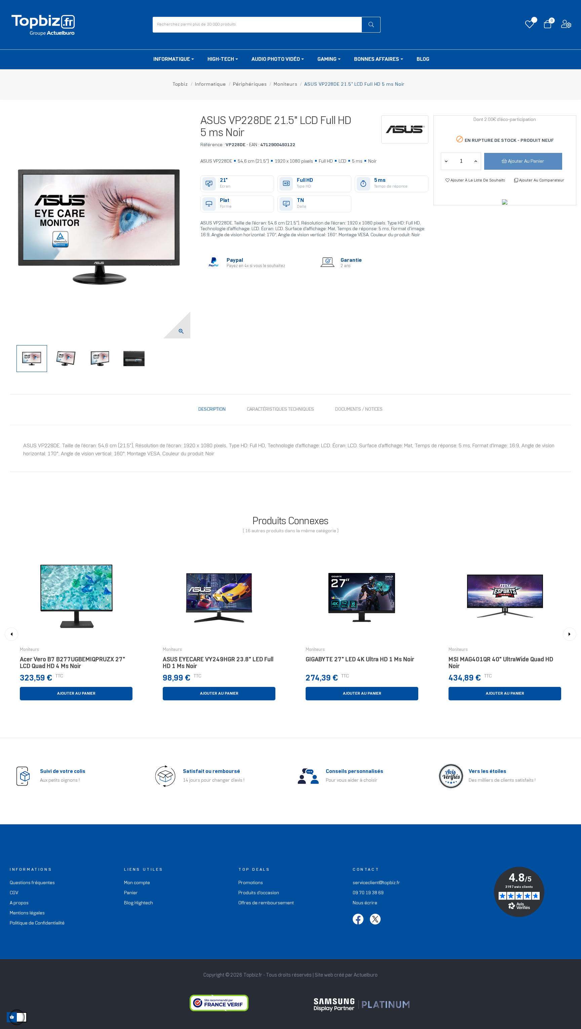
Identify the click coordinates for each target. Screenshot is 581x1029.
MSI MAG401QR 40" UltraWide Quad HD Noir (501, 663)
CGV (14, 893)
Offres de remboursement (266, 903)
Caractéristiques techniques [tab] (280, 409)
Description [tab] (212, 409)
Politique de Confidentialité (37, 923)
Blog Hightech (138, 903)
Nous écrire (365, 903)
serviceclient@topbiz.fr (376, 883)
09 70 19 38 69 (368, 893)
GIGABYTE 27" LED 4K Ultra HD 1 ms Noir (360, 660)
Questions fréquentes (32, 883)
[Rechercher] (371, 24)
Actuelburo (366, 975)
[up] (446, 161)
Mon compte (137, 883)
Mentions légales (27, 913)
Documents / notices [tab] (359, 409)
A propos (19, 903)
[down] (476, 161)
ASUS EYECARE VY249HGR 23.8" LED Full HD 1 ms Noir (218, 663)
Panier (131, 893)
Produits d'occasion (258, 893)
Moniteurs (29, 650)
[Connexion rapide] (566, 26)
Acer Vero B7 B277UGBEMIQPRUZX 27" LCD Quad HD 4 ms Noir (72, 663)
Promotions (250, 883)
